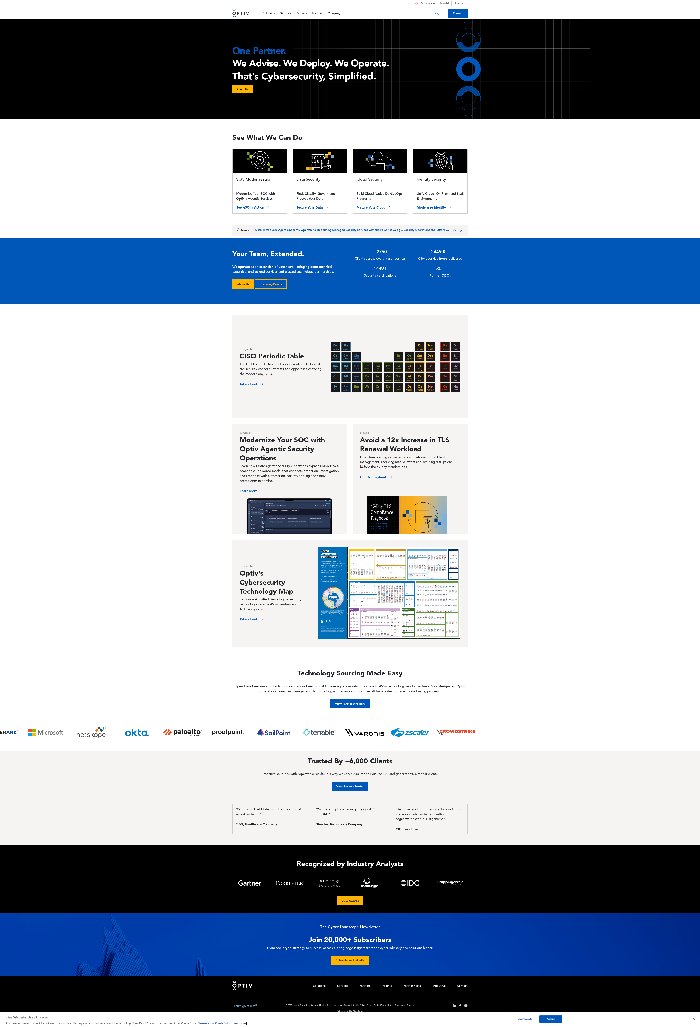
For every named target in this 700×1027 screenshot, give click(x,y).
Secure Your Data (310, 207)
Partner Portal (412, 986)
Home (339, 1005)
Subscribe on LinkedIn (350, 960)
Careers (347, 1005)
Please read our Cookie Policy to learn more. (222, 1023)
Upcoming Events (271, 284)
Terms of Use (387, 1005)
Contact (458, 13)
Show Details (525, 1019)
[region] (350, 1019)
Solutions (269, 13)
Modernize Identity (432, 207)
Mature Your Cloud (371, 207)
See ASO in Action (250, 207)
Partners (301, 13)
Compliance (399, 1005)
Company (334, 13)
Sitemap (410, 1005)
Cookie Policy (358, 1005)
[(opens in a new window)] (453, 1006)
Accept (551, 1019)
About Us (243, 284)
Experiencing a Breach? (434, 3)
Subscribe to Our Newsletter (350, 1011)
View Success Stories (350, 786)
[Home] (240, 13)
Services (285, 13)
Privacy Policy (373, 1005)
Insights (317, 13)
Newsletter (461, 3)
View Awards (350, 900)
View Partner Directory (350, 703)
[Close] (694, 1019)
